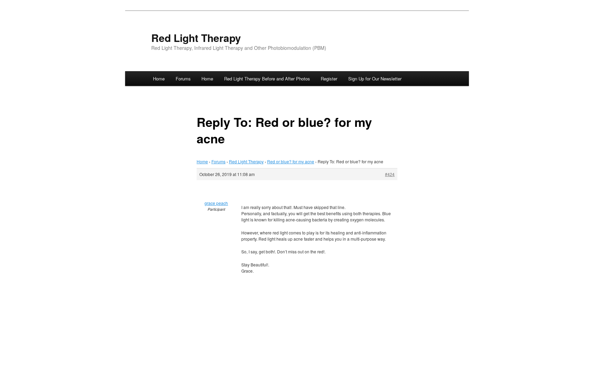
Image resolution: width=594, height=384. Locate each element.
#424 (390, 174)
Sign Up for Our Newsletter (375, 78)
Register (329, 78)
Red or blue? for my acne (290, 161)
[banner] (297, 42)
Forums (183, 78)
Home (159, 78)
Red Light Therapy (196, 37)
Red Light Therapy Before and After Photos (267, 78)
